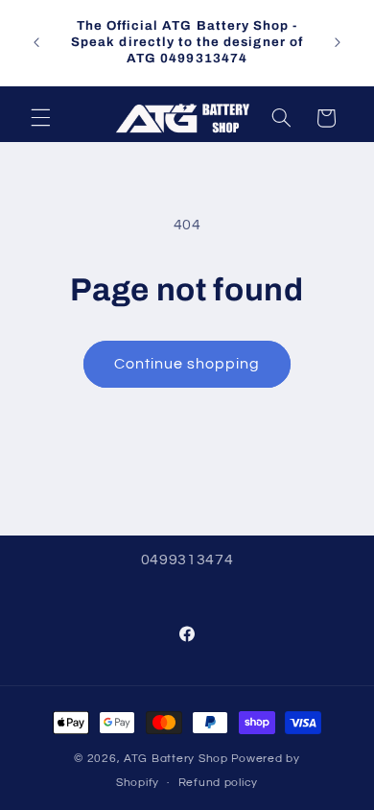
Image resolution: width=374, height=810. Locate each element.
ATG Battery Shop (176, 758)
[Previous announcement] (36, 42)
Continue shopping (187, 363)
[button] (40, 118)
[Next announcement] (337, 42)
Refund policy (218, 782)
